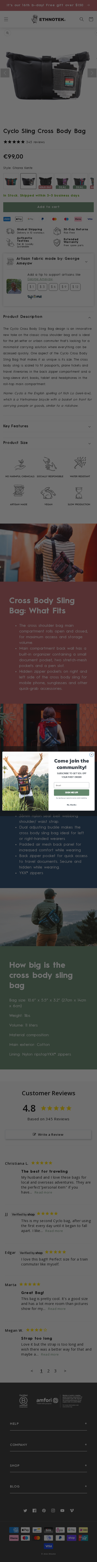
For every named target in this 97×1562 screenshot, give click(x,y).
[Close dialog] (92, 754)
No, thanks (71, 804)
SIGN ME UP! (71, 792)
